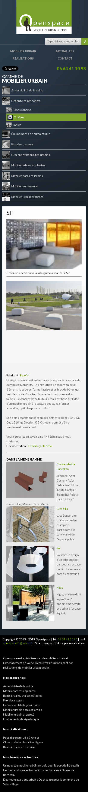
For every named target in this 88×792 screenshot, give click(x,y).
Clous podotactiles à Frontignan (23, 742)
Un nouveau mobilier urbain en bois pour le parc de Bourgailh (41, 765)
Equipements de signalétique (21, 719)
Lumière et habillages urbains (30, 155)
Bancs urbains (22, 110)
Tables (17, 125)
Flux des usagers (22, 144)
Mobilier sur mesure (24, 186)
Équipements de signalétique (30, 134)
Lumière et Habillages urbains (21, 705)
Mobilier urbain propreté (27, 196)
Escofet (24, 375)
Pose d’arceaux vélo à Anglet (21, 737)
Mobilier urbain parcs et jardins (22, 709)
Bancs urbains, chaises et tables (22, 695)
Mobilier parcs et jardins (27, 175)
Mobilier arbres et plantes (28, 165)
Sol (58, 548)
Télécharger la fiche (40, 446)
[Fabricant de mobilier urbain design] (44, 13)
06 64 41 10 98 (71, 68)
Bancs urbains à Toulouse (19, 747)
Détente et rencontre (26, 101)
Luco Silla (62, 508)
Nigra (60, 587)
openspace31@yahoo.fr (18, 643)
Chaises (19, 117)
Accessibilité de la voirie (27, 90)
